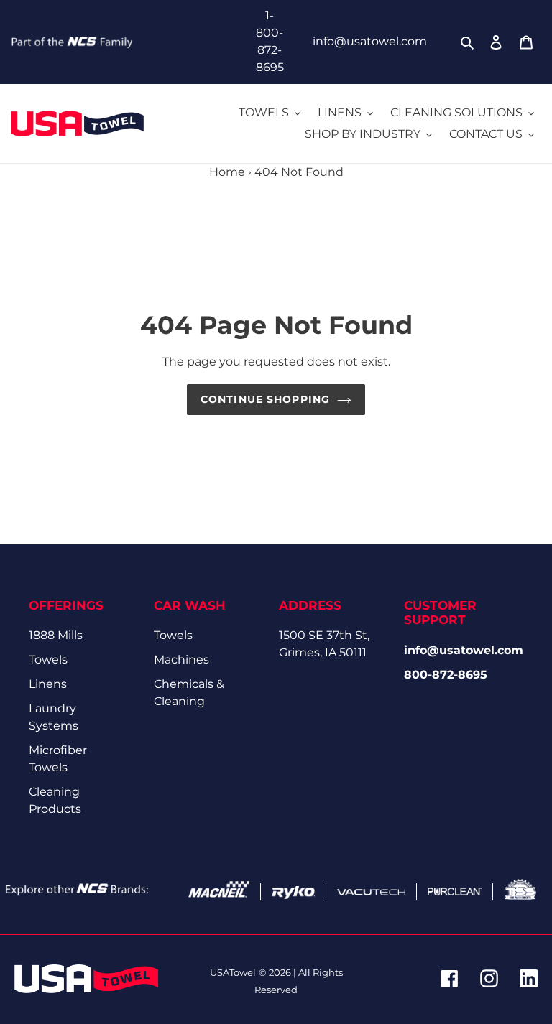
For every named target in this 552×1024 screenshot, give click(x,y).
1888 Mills (56, 635)
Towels (48, 659)
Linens (48, 684)
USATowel (233, 972)
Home (227, 172)
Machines (181, 659)
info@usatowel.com (370, 41)
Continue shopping (265, 399)
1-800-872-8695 (270, 41)
